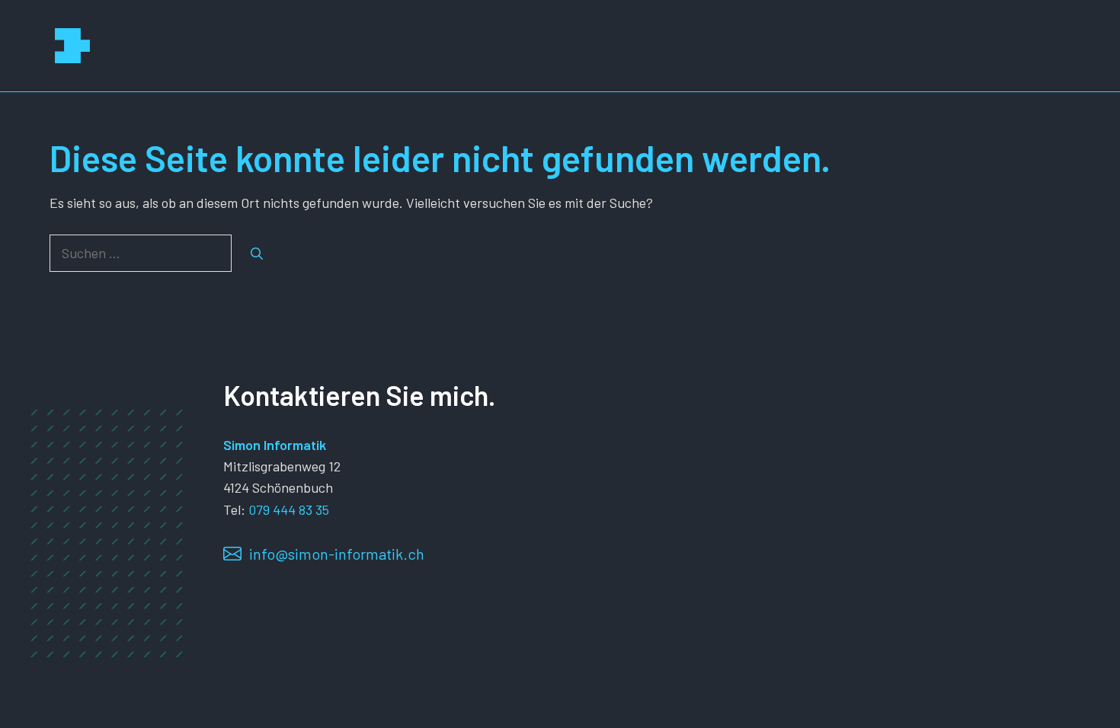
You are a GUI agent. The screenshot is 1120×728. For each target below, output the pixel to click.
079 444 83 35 (288, 509)
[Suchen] (257, 253)
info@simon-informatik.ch (336, 553)
